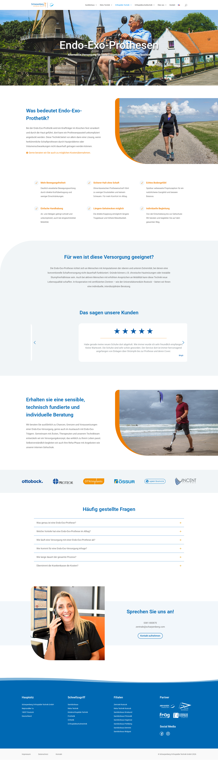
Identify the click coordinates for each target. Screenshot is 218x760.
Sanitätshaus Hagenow (123, 720)
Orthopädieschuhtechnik (143, 5)
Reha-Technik (105, 5)
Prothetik (71, 716)
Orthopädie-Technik (122, 5)
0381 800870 (150, 623)
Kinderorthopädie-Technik (78, 712)
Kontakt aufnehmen (150, 635)
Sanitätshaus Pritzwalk (123, 716)
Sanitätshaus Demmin (122, 728)
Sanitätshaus (90, 5)
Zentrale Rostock (120, 704)
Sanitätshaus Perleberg (123, 724)
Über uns (161, 5)
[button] (35, 343)
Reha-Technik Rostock (122, 708)
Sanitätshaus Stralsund (123, 712)
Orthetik (71, 720)
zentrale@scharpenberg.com (150, 626)
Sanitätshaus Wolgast (122, 731)
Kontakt (172, 5)
